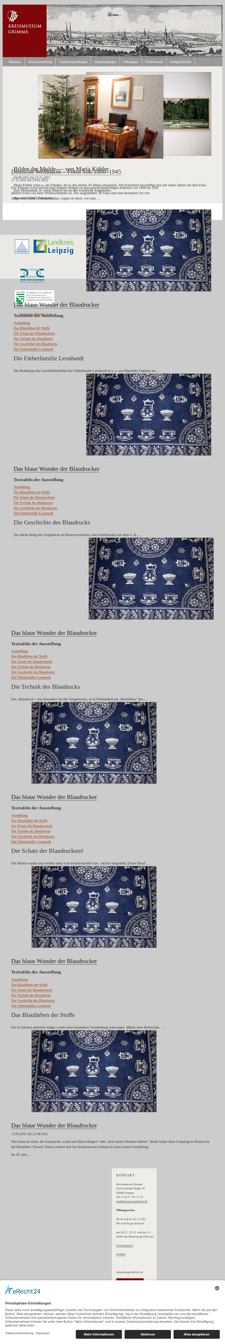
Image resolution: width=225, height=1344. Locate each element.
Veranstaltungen (105, 62)
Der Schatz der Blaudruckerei (34, 333)
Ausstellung (22, 323)
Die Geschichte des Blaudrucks (35, 344)
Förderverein (154, 62)
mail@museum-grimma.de (131, 1201)
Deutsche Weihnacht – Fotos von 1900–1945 (66, 171)
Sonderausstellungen (73, 62)
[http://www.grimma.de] (22, 246)
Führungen (130, 62)
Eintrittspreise (124, 1245)
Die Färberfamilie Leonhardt (33, 349)
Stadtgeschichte (180, 62)
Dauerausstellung (40, 62)
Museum (15, 62)
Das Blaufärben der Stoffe (32, 328)
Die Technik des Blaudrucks (33, 339)
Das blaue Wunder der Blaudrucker (56, 304)
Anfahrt (120, 1254)
